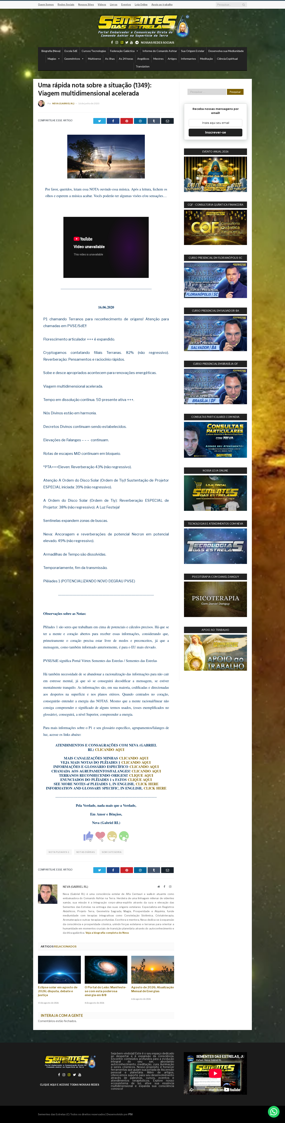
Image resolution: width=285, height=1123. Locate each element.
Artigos (172, 58)
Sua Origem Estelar (192, 51)
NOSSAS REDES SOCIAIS (157, 42)
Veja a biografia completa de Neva (107, 932)
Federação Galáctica (122, 51)
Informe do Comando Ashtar (159, 51)
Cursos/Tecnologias (94, 51)
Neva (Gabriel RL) (63, 103)
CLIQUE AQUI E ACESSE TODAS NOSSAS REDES (69, 1084)
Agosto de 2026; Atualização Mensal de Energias (152, 989)
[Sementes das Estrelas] (142, 25)
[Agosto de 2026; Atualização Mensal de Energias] (152, 970)
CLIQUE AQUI (141, 775)
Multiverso (94, 58)
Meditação (206, 58)
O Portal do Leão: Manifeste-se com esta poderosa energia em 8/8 (105, 991)
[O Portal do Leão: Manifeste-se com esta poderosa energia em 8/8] (106, 970)
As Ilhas (110, 58)
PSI (130, 1114)
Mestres (158, 58)
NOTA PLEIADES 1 (59, 852)
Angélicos (143, 58)
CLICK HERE (147, 783)
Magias (52, 58)
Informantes (188, 58)
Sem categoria (111, 852)
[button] (274, 1112)
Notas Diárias (85, 852)
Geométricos (72, 58)
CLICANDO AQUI (109, 749)
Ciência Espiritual (227, 58)
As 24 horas (126, 58)
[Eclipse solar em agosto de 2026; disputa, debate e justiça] (59, 970)
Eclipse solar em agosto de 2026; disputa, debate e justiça (57, 991)
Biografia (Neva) (50, 51)
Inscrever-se (215, 132)
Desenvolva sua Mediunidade (226, 51)
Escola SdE (71, 51)
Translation (142, 66)
